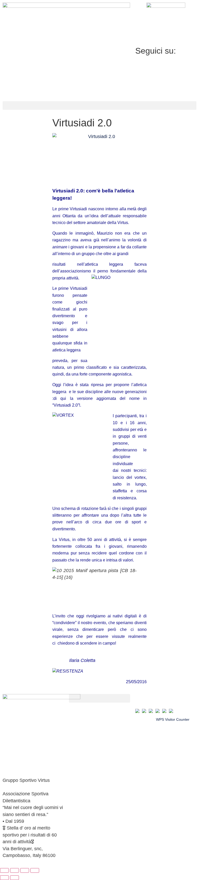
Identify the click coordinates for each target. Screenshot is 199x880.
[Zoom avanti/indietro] (4, 870)
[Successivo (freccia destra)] (14, 877)
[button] (99, 105)
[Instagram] (165, 75)
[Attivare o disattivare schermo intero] (14, 870)
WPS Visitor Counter (172, 719)
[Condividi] (24, 870)
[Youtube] (165, 87)
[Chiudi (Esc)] (34, 870)
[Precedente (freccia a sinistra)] (4, 877)
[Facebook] (165, 63)
